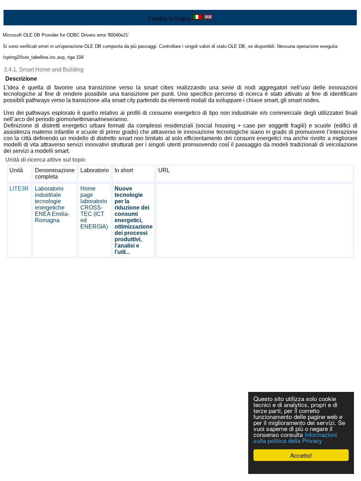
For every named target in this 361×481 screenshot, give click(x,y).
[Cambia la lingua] (202, 18)
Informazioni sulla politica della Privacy (295, 437)
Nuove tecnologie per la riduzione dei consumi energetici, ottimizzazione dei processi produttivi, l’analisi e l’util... (134, 220)
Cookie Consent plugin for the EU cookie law (301, 467)
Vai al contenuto (23, 6)
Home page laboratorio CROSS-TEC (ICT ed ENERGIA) (94, 208)
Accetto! (301, 455)
